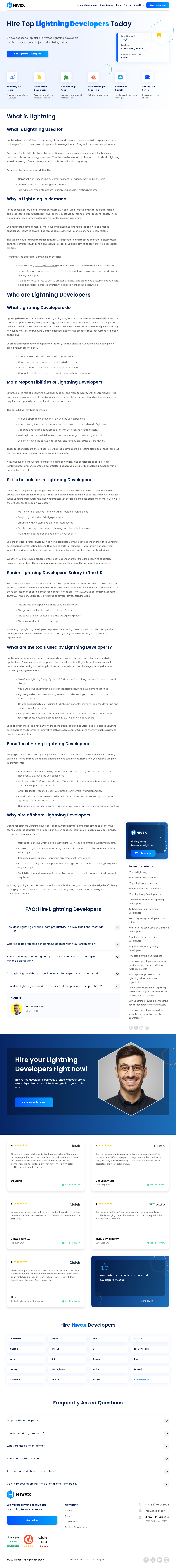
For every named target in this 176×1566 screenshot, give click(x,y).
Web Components (39, 694)
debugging (32, 704)
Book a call (146, 853)
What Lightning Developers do (145, 894)
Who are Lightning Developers (145, 889)
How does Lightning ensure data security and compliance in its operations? (146, 1014)
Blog (118, 5)
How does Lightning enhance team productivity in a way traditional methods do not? (148, 965)
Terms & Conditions (80, 1559)
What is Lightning (138, 872)
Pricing (127, 5)
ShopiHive (139, 5)
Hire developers (158, 5)
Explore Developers (87, 5)
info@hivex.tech (155, 1511)
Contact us (32, 1520)
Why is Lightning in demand (143, 883)
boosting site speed (46, 266)
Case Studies (107, 5)
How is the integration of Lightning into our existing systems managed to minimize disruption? (148, 991)
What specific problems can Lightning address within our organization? (144, 978)
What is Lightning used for (143, 878)
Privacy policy (99, 1559)
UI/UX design (45, 517)
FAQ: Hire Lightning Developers (145, 956)
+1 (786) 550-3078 (157, 1505)
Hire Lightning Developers (27, 54)
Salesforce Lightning (29, 679)
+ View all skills (141, 1379)
